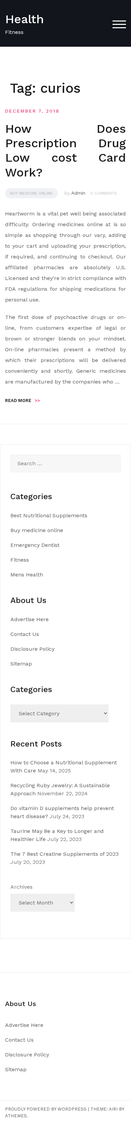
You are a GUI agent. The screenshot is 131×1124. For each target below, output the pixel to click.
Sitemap (21, 663)
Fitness (19, 560)
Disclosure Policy (32, 649)
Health (24, 19)
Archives (21, 887)
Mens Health (26, 574)
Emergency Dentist (34, 545)
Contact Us (24, 634)
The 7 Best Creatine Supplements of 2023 (64, 854)
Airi (113, 1109)
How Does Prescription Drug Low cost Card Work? (65, 150)
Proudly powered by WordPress (46, 1109)
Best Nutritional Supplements (48, 515)
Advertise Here (29, 619)
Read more (22, 400)
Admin (78, 193)
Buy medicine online (31, 193)
